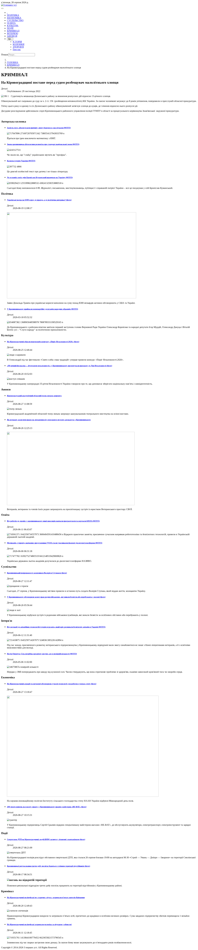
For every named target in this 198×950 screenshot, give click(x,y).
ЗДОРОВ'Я (18, 47)
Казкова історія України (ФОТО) (21, 161)
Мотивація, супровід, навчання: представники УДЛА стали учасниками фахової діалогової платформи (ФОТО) (54, 543)
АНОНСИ (12, 36)
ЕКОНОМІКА (14, 18)
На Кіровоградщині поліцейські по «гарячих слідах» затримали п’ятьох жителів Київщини (46, 897)
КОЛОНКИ (18, 44)
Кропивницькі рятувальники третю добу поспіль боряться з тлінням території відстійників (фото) (48, 866)
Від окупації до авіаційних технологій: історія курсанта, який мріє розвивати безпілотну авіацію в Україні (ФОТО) (56, 627)
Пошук (4, 54)
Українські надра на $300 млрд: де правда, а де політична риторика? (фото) (39, 200)
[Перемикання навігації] (2, 8)
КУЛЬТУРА (12, 25)
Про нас (17, 49)
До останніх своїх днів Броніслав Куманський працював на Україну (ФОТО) (40, 177)
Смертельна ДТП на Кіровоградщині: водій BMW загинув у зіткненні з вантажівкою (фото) (46, 839)
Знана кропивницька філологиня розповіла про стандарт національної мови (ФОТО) (43, 144)
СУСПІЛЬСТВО (15, 20)
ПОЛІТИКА (13, 15)
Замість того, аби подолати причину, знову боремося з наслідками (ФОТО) (39, 128)
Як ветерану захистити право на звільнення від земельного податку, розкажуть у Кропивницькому (49, 420)
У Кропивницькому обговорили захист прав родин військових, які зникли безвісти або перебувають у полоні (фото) (56, 597)
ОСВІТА (11, 23)
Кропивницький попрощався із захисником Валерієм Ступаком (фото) (37, 573)
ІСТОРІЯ (17, 41)
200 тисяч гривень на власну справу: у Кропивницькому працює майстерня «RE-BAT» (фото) (46, 807)
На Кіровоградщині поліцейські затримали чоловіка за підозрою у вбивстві (39, 924)
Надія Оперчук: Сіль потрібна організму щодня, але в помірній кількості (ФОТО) (42, 654)
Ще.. (10, 39)
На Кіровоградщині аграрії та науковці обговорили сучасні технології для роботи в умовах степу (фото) (51, 684)
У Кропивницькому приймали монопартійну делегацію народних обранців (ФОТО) (42, 309)
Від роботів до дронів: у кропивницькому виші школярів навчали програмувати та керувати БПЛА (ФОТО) (53, 521)
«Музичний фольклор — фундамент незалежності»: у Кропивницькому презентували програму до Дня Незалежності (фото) (59, 366)
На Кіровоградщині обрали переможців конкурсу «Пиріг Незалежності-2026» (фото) (43, 342)
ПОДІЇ (10, 28)
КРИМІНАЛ (13, 31)
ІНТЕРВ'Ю (12, 33)
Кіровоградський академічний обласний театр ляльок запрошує (34, 396)
